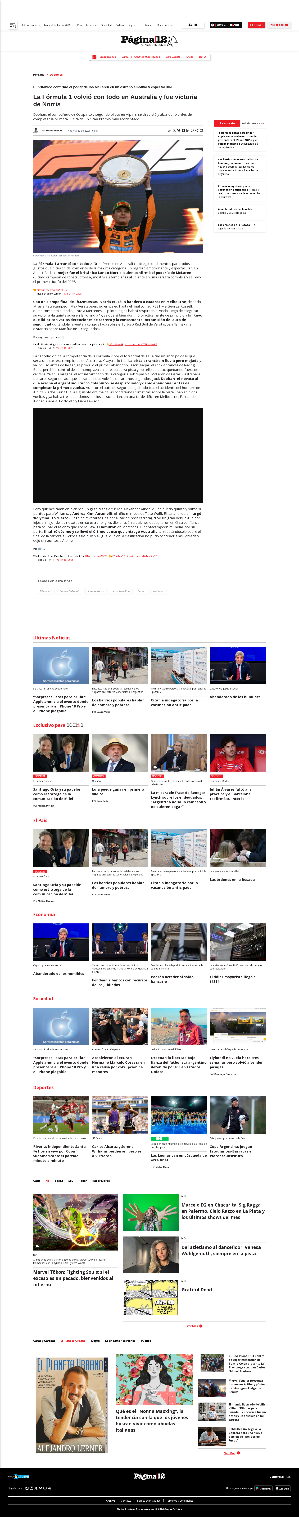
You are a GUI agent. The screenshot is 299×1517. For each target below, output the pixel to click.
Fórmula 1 (46, 591)
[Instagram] (31, 1488)
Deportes (133, 25)
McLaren (158, 591)
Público (146, 1341)
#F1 (111, 344)
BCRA (202, 56)
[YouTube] (45, 1488)
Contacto (126, 1500)
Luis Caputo (173, 56)
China (125, 56)
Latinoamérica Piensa (120, 1341)
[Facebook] (27, 1488)
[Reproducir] (212, 25)
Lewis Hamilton (121, 591)
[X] (36, 1488)
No (47, 1181)
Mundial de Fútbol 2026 (57, 25)
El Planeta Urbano (73, 1341)
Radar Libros (101, 1181)
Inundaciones (108, 56)
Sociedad (106, 25)
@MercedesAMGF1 (95, 556)
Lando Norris (96, 591)
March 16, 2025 (73, 293)
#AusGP (118, 344)
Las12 (59, 1181)
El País (78, 25)
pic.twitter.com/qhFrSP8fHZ (52, 290)
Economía (91, 25)
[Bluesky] (40, 1488)
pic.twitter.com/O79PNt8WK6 (140, 344)
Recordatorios (165, 25)
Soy (70, 1181)
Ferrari (141, 591)
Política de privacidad (149, 1500)
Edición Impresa (31, 25)
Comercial (277, 1477)
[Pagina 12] (149, 41)
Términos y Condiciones (179, 1500)
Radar (83, 1181)
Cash (36, 1181)
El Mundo (148, 25)
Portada (38, 75)
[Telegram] (49, 1488)
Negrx (95, 1341)
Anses (189, 56)
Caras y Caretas (44, 1341)
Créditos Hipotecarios (147, 56)
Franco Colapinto (70, 591)
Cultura (120, 25)
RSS (288, 1477)
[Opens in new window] (263, 1488)
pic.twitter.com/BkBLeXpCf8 (141, 556)
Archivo (110, 1500)
